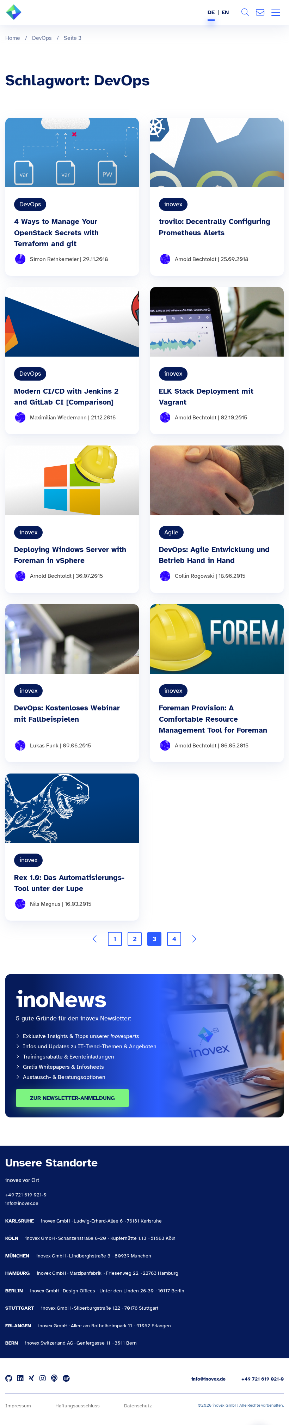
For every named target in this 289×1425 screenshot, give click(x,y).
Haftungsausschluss (77, 1406)
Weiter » (194, 939)
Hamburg (17, 1273)
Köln (11, 1238)
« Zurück (95, 939)
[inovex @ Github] (8, 1378)
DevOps (42, 38)
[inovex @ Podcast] (54, 1378)
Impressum (18, 1406)
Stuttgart (19, 1308)
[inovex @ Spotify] (66, 1378)
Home (12, 38)
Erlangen (18, 1326)
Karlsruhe (19, 1221)
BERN (11, 1343)
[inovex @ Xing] (31, 1378)
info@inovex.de (21, 1203)
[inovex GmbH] (24, 18)
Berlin (14, 1291)
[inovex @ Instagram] (42, 1378)
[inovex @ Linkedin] (20, 1378)
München (17, 1256)
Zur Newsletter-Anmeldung (72, 1098)
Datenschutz (138, 1406)
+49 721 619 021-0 (26, 1195)
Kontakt (260, 12)
